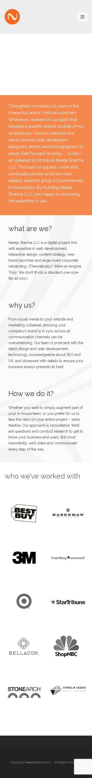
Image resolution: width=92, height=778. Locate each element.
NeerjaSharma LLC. (38, 762)
